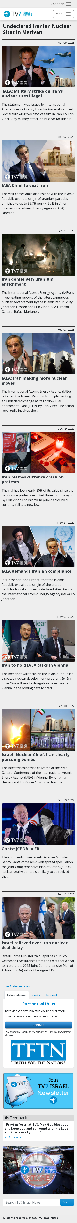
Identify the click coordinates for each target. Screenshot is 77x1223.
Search (67, 1202)
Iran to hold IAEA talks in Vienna (35, 665)
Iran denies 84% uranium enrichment (27, 281)
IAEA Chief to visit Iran (25, 185)
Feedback (18, 1117)
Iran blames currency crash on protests (33, 479)
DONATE (38, 1025)
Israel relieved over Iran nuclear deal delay (35, 945)
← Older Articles (18, 986)
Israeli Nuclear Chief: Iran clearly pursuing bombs (35, 757)
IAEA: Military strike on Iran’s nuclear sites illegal (32, 93)
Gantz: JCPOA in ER (20, 848)
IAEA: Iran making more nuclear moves (34, 380)
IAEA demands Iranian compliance (36, 571)
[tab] (16, 995)
